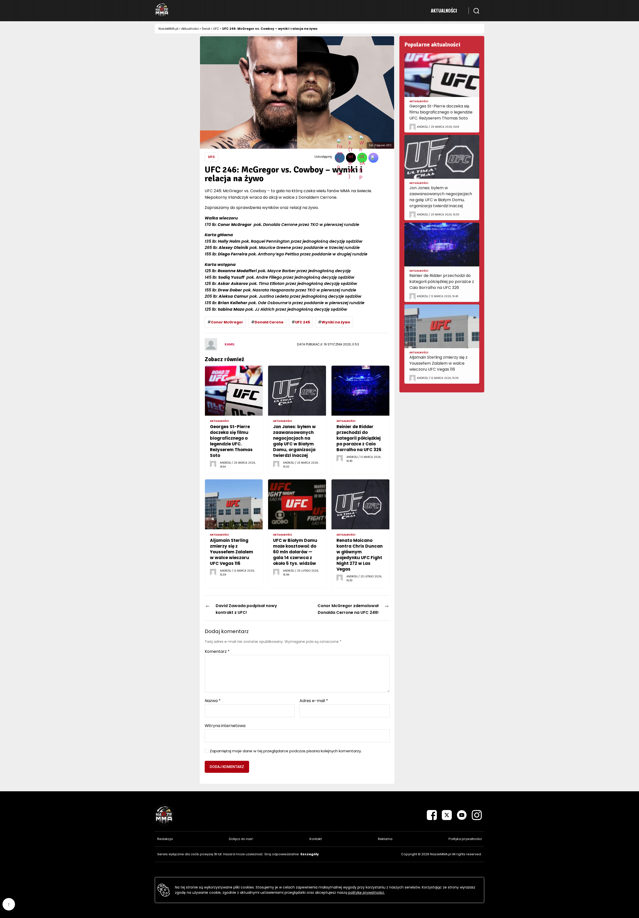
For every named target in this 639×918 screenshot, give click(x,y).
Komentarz (217, 651)
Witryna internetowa (225, 725)
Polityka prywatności (465, 839)
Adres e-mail (314, 701)
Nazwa (213, 701)
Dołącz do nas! (241, 839)
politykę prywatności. (366, 892)
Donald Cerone (269, 322)
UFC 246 (302, 322)
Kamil (230, 344)
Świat (206, 28)
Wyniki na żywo (335, 322)
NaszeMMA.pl (168, 28)
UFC (216, 28)
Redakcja (165, 839)
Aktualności (444, 10)
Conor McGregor (227, 322)
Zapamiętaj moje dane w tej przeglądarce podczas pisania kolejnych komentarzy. (286, 751)
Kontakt (316, 839)
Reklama (385, 839)
